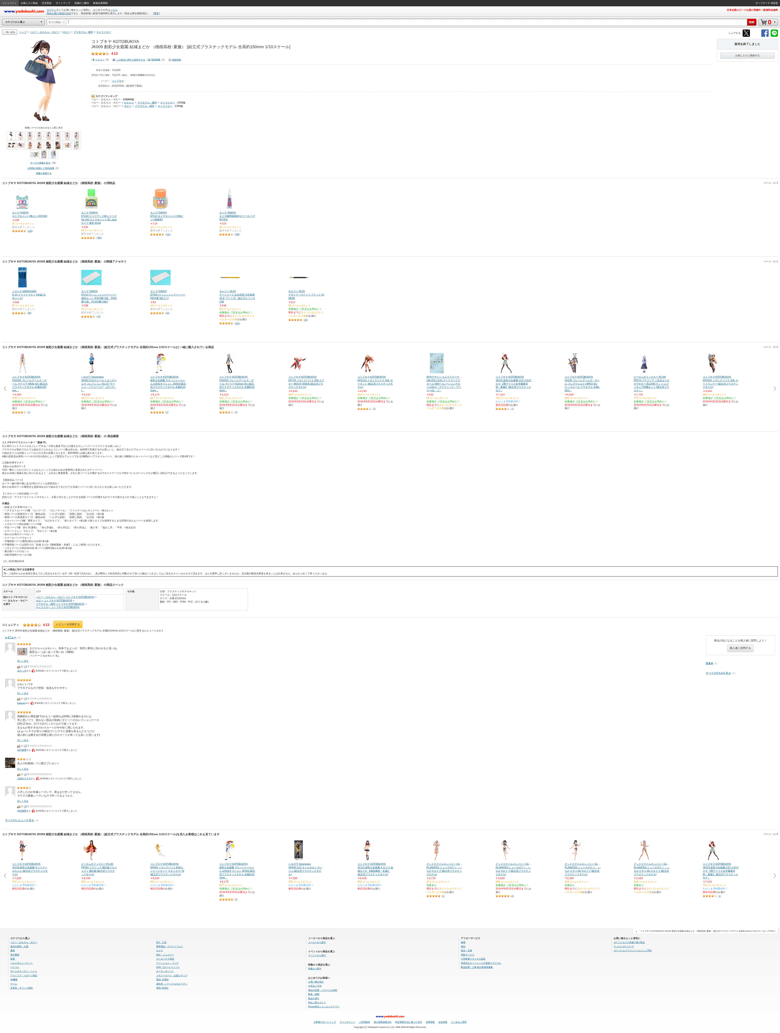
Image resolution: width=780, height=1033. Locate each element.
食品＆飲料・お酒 (19, 946)
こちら (113, 10)
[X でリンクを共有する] (746, 36)
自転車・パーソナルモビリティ (171, 984)
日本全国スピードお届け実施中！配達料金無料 (752, 10)
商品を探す (313, 998)
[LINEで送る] (774, 36)
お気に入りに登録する (747, 55)
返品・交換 (466, 950)
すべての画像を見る (40, 163)
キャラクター (167, 102)
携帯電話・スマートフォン (169, 946)
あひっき (21, 670)
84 (29, 313)
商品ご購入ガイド (317, 1002)
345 (99, 237)
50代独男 (21, 750)
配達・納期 (313, 994)
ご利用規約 (364, 1022)
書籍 (12, 950)
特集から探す (315, 968)
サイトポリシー (347, 1022)
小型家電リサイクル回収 (473, 959)
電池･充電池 (162, 979)
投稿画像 (155, 59)
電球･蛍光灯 (162, 988)
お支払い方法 (315, 986)
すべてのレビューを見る (19, 820)
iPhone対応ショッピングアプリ (323, 1006)
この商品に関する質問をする (130, 60)
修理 (463, 942)
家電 (12, 959)
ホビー (127, 106)
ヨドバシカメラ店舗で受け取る (629, 942)
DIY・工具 (161, 942)
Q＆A (709, 663)
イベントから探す (317, 955)
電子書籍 (14, 955)
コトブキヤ (118, 80)
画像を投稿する (44, 173)
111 (168, 234)
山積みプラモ (24, 778)
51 (167, 313)
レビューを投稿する (68, 624)
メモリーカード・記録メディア (171, 975)
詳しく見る (22, 661)
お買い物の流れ (316, 982)
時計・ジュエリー (165, 955)
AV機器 (13, 979)
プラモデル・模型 (147, 102)
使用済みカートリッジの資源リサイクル (481, 963)
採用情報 (430, 1022)
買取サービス (467, 955)
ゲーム (13, 984)
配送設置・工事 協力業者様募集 (477, 967)
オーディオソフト (165, 971)
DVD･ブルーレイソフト (168, 967)
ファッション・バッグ (167, 963)
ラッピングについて (624, 946)
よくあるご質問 (459, 1022)
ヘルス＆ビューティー (21, 963)
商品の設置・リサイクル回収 (322, 990)
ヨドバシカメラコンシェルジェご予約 (633, 950)
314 (237, 323)
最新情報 (176, 60)
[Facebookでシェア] (765, 36)
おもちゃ (129, 102)
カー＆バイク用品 (165, 959)
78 (98, 316)
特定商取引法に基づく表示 (408, 1022)
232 (30, 231)
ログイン (51, 10)
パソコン (14, 967)
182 (237, 234)
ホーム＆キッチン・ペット (23, 971)
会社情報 (442, 1022)
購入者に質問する (740, 648)
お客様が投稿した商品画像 (40, 168)
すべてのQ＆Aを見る (718, 673)
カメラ (159, 950)
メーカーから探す (317, 942)
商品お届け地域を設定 (59, 13)
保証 (463, 946)
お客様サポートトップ (325, 1022)
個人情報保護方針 (383, 1022)
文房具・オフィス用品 (21, 988)
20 (305, 320)
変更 (156, 13)
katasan (21, 703)
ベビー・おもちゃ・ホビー (106, 99)
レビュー (99, 59)
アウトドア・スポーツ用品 (23, 975)
